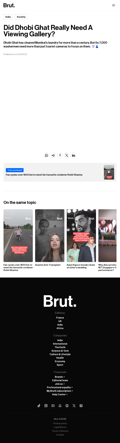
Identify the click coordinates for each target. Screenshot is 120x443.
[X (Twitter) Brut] (74, 406)
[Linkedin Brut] (81, 406)
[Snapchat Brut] (60, 406)
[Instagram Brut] (46, 406)
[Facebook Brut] (67, 406)
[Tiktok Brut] (39, 406)
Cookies (60, 435)
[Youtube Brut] (53, 406)
